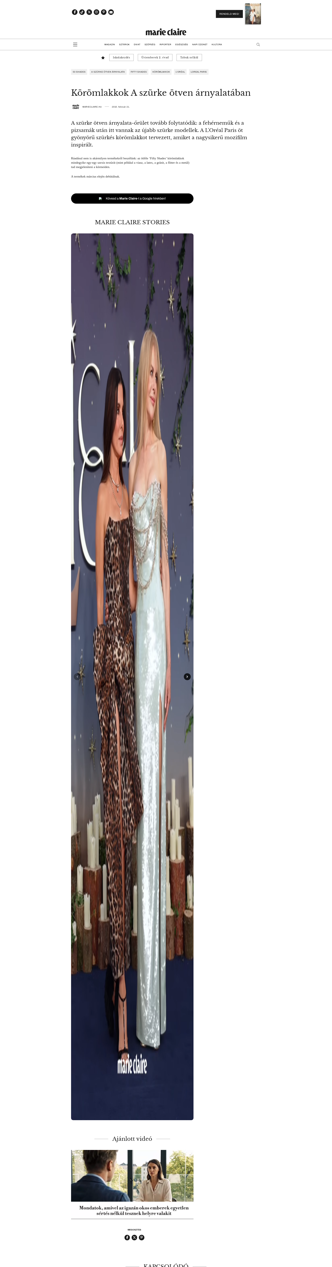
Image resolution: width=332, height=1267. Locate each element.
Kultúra (217, 44)
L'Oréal (180, 72)
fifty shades (139, 72)
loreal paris (199, 72)
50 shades (79, 72)
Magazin (109, 44)
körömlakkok (161, 72)
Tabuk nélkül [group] (189, 57)
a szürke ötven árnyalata (108, 72)
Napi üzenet (200, 44)
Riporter (165, 44)
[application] (132, 1184)
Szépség (150, 44)
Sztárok (124, 44)
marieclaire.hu (92, 107)
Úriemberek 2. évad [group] (155, 57)
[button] (132, 676)
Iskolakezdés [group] (121, 57)
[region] (132, 676)
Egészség (181, 44)
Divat (137, 44)
